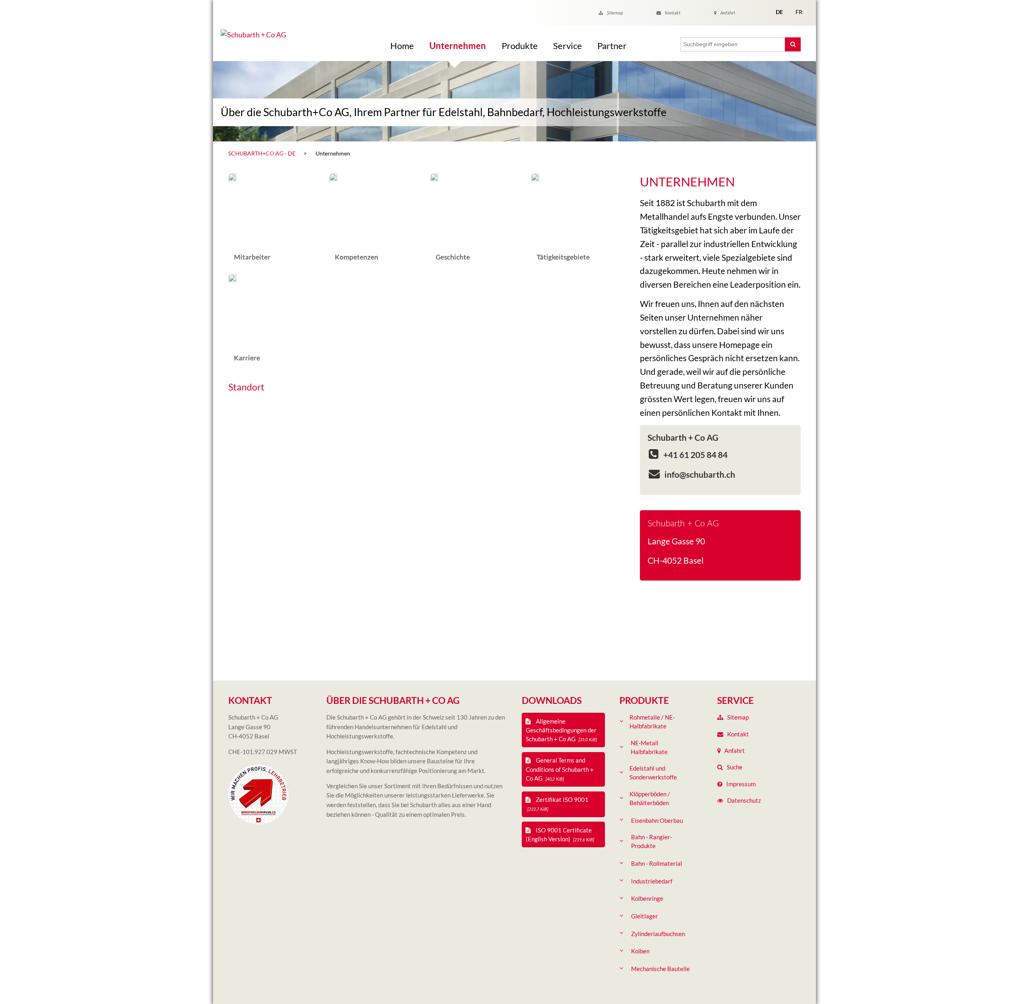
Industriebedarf (651, 881)
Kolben (640, 951)
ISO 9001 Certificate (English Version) (560, 834)
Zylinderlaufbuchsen (658, 933)
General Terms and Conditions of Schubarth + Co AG (560, 769)
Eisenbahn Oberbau (657, 820)
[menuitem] (275, 219)
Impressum (741, 783)
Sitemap (615, 12)
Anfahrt (727, 12)
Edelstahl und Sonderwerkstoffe (653, 773)
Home (402, 45)
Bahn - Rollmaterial (656, 863)
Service (567, 45)
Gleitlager (644, 916)
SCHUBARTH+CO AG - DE (261, 153)
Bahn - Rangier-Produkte (651, 841)
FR (798, 11)
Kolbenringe (647, 898)
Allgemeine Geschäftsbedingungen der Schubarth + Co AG (561, 730)
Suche (734, 767)
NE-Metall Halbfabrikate (649, 747)
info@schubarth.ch (699, 474)
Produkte (520, 45)
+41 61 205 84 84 (695, 455)
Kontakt (673, 12)
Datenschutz (744, 800)
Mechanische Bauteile (660, 968)
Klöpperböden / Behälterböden (649, 798)
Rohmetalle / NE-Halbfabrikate (652, 722)
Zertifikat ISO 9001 (557, 804)
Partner (612, 45)
